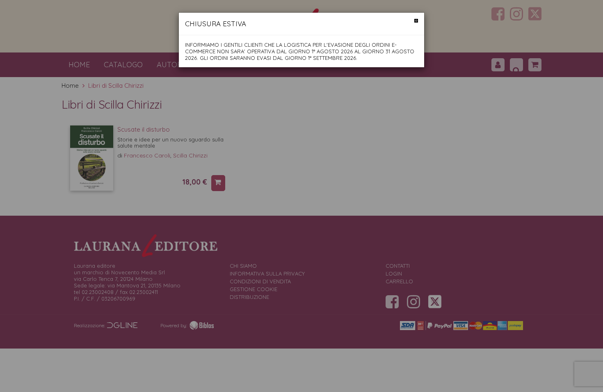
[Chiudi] (416, 21)
